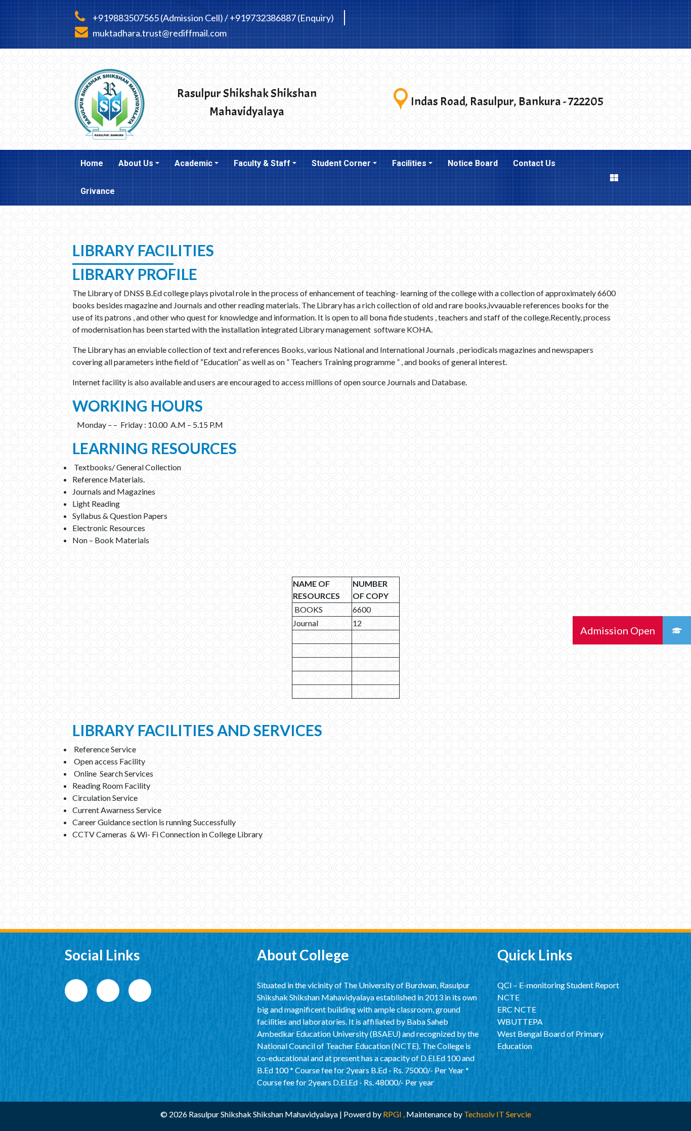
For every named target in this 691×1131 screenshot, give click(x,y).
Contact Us (534, 163)
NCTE (508, 997)
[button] (677, 630)
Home (91, 163)
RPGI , (394, 1114)
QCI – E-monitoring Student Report (558, 985)
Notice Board (473, 163)
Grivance (97, 191)
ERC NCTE (516, 1009)
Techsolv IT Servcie (496, 1114)
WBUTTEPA (520, 1021)
